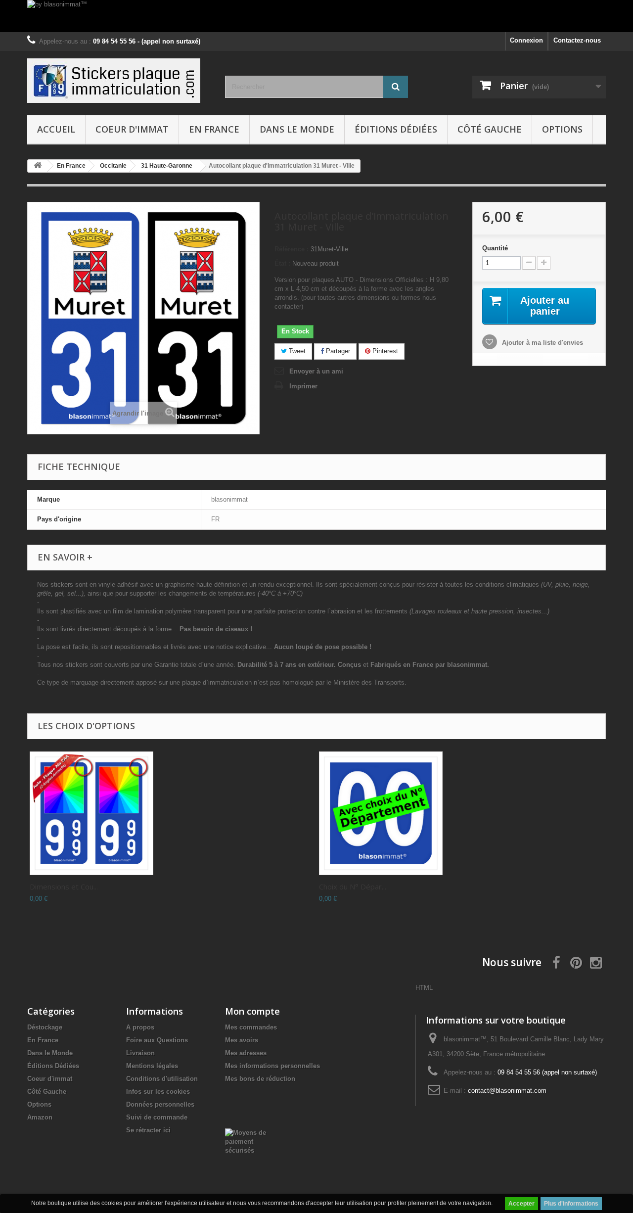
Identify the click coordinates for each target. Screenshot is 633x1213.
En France (214, 129)
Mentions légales (152, 1066)
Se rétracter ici (148, 1130)
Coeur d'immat (132, 129)
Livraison (140, 1053)
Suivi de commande (156, 1117)
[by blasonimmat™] (316, 16)
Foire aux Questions (157, 1040)
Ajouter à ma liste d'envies (541, 342)
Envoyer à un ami (316, 371)
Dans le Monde (297, 129)
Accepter (521, 1203)
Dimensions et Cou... (64, 886)
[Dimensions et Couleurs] (91, 813)
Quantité (495, 248)
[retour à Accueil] (37, 166)
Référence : (291, 249)
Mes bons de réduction (260, 1078)
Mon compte (252, 1011)
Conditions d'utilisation (162, 1078)
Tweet (296, 351)
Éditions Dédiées (396, 129)
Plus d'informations (571, 1203)
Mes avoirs (241, 1040)
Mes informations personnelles (272, 1066)
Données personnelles (160, 1104)
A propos (140, 1027)
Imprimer (303, 386)
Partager (337, 351)
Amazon (39, 1117)
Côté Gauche (489, 129)
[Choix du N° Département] (381, 813)
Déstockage (44, 1027)
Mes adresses (246, 1053)
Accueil (56, 129)
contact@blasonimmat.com (507, 1090)
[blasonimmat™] (118, 80)
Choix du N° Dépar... (352, 886)
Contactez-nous (577, 40)
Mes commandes (251, 1027)
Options (562, 129)
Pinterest (384, 351)
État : (282, 263)
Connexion (526, 40)
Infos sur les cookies (158, 1091)
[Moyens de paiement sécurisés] (250, 1141)
